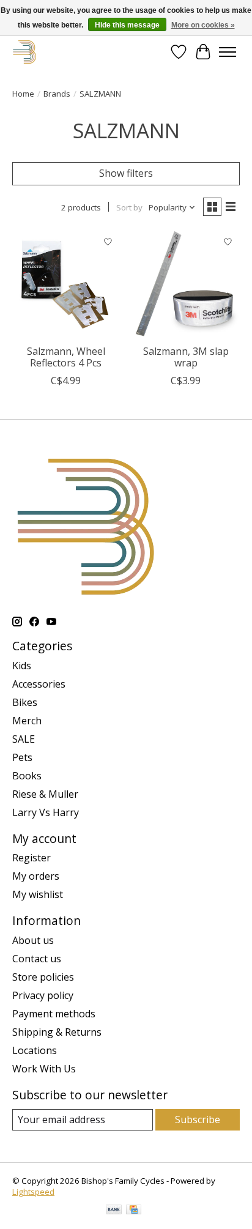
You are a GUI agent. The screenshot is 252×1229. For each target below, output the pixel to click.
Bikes (24, 702)
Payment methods (53, 1013)
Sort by (129, 207)
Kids (21, 665)
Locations (34, 1050)
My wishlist (37, 894)
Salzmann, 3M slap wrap (186, 356)
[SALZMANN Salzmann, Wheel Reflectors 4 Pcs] (66, 284)
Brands (56, 93)
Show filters (126, 173)
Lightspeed (33, 1191)
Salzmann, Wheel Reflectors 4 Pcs (66, 356)
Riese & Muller (45, 794)
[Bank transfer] (114, 1211)
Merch (27, 720)
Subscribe (197, 1119)
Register (31, 857)
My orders (35, 876)
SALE (23, 739)
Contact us (36, 958)
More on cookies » (203, 25)
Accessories (38, 684)
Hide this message (127, 25)
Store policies (43, 977)
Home (23, 93)
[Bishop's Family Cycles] (24, 51)
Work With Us (44, 1068)
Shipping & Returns (57, 1032)
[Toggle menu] (227, 52)
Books (27, 775)
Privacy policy (42, 995)
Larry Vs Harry (45, 812)
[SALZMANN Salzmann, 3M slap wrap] (186, 284)
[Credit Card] (133, 1211)
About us (33, 940)
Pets (22, 757)
